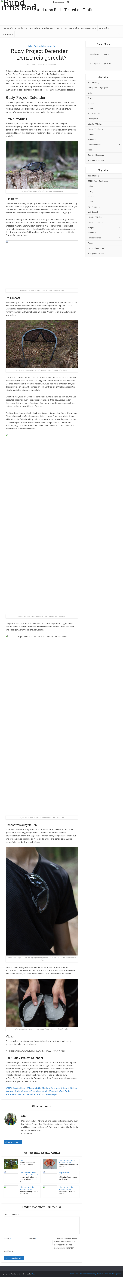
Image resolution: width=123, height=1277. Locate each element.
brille (38, 1088)
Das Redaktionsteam (96, 155)
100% (9, 1088)
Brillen (37, 46)
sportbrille (24, 1094)
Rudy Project (65, 1091)
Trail (42, 1094)
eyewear (56, 1088)
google (10, 1091)
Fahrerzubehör (48, 46)
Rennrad (73, 28)
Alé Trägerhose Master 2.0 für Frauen (68, 1178)
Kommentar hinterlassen (47, 64)
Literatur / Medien (95, 124)
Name (7, 1238)
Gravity (61, 28)
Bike (30, 46)
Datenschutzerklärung (88, 1274)
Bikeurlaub (92, 139)
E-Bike (90, 108)
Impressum (8, 34)
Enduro (21, 28)
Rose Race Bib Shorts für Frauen (68, 1166)
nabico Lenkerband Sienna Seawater (27, 1163)
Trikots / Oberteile (65, 1162)
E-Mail (32, 1238)
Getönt (65, 1088)
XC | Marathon (88, 28)
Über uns (107, 1274)
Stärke (35, 1094)
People (90, 150)
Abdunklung (19, 1088)
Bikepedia (91, 134)
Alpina (31, 1088)
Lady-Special (93, 119)
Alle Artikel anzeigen (13, 1142)
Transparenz (117, 1274)
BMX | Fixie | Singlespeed (41, 28)
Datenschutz (104, 28)
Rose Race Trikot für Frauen (67, 1192)
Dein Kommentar (11, 1214)
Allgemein (62, 1173)
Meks (33, 1274)
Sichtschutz (12, 1094)
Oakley (25, 1091)
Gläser (74, 1088)
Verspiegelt (52, 1094)
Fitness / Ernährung (95, 129)
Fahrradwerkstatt (94, 144)
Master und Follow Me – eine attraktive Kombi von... (29, 1179)
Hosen (22, 1175)
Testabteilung (9, 28)
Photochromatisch (39, 1091)
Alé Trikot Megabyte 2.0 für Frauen (29, 1192)
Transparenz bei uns (96, 160)
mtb (18, 1091)
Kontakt (100, 1274)
